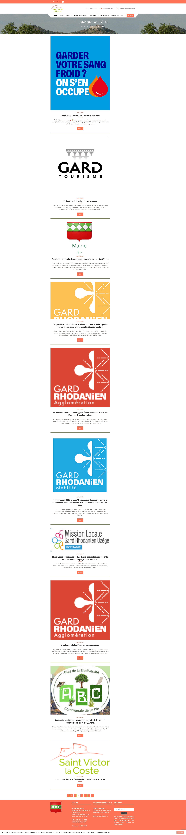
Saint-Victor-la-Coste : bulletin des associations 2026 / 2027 (80, 779)
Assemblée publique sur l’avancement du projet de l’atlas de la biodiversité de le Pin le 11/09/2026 (80, 721)
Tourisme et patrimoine (117, 15)
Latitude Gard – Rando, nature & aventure (80, 201)
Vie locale (68, 15)
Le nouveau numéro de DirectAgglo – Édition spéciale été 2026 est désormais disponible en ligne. (80, 413)
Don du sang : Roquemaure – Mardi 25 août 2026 (80, 116)
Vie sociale (92, 15)
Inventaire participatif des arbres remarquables (80, 645)
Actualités (52, 1)
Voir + (80, 128)
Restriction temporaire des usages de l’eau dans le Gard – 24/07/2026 (80, 259)
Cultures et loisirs (103, 15)
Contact (59, 1)
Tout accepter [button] (180, 832)
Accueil (55, 15)
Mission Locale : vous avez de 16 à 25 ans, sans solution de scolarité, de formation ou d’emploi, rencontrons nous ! (80, 558)
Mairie (61, 15)
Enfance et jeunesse (80, 15)
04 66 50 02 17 (93, 8)
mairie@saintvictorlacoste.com (127, 8)
